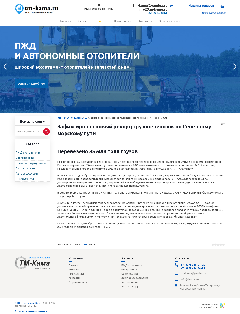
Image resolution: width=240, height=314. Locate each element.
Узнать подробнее (31, 83)
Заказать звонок (157, 12)
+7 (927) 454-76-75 (193, 268)
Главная (61, 118)
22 (86, 118)
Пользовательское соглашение (31, 311)
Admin (84, 244)
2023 (69, 118)
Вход (40, 306)
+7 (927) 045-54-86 (193, 264)
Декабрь (78, 118)
